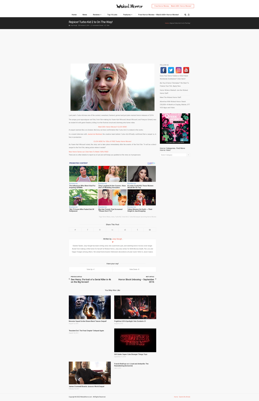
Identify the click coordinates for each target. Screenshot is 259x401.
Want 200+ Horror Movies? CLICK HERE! (112, 127)
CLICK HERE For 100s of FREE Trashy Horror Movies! (112, 141)
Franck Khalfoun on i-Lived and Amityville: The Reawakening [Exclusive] (131, 365)
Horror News (106, 217)
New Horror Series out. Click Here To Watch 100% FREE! (88, 152)
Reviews (96, 15)
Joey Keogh (73, 25)
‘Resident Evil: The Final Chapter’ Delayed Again (86, 331)
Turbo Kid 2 (125, 217)
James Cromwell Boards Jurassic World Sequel (86, 386)
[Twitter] (75, 230)
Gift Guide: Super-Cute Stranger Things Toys (130, 354)
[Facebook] (87, 230)
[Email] (149, 230)
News (85, 15)
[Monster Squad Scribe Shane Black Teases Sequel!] (90, 307)
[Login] (188, 14)
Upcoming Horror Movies (148, 217)
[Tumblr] (137, 230)
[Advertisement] (129, 44)
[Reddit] (125, 230)
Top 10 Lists (112, 15)
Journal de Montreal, (95, 134)
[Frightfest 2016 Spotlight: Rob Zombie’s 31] (135, 307)
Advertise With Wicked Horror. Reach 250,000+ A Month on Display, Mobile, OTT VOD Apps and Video (175, 105)
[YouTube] (186, 70)
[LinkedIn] (112, 230)
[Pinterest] (99, 230)
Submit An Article (184, 397)
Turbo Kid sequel (134, 217)
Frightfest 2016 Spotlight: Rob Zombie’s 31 (130, 321)
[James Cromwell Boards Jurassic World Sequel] (90, 373)
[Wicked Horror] (130, 6)
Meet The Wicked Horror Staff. (170, 97)
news (113, 217)
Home (74, 15)
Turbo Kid (118, 217)
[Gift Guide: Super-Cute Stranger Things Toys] (135, 340)
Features (127, 15)
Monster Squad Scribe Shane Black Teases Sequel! (88, 321)
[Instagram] (178, 70)
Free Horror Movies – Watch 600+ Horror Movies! (172, 6)
